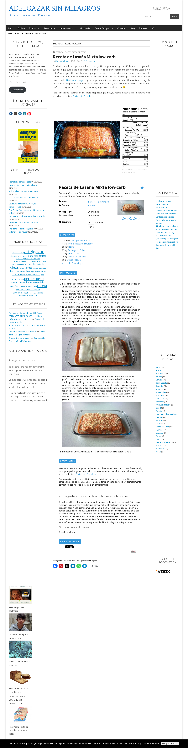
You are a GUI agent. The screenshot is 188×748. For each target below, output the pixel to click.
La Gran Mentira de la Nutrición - (23, 331)
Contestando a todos (165, 217)
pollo (35, 282)
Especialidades (63, 52)
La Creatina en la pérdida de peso (23, 222)
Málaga (31, 271)
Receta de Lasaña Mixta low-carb (84, 56)
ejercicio (22, 268)
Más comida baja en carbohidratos (24, 197)
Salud (158, 408)
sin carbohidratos (26, 291)
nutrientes (28, 274)
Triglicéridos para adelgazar (21, 229)
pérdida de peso (25, 286)
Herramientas (66, 28)
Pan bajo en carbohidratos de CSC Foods (27, 216)
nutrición (18, 274)
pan (42, 274)
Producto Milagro (163, 405)
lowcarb (24, 271)
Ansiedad (160, 373)
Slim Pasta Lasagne (75, 80)
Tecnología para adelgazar (20, 182)
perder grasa (18, 279)
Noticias (159, 389)
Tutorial (159, 411)
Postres (159, 445)
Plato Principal (102, 201)
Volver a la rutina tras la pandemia (23, 191)
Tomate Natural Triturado (80, 243)
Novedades (161, 392)
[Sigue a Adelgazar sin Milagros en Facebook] (11, 113)
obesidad (36, 275)
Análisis (159, 370)
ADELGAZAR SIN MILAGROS (54, 8)
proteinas (41, 282)
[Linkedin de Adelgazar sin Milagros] (20, 113)
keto (12, 271)
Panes (158, 436)
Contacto (121, 28)
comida (29, 264)
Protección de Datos (35, 34)
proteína (13, 286)
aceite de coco (18, 253)
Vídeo (158, 452)
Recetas (143, 28)
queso (34, 286)
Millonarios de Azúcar (18, 232)
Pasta (74, 52)
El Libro (21, 28)
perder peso (34, 278)
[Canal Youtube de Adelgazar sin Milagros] (29, 113)
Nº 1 (154, 28)
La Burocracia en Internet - (20, 319)
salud (25, 289)
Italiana (91, 205)
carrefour (28, 261)
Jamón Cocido (74, 253)
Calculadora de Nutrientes (167, 210)
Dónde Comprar (102, 28)
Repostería (160, 448)
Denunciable (161, 383)
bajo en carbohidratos (30, 258)
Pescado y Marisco (164, 442)
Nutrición (160, 395)
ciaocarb (36, 261)
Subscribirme (17, 89)
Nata (71, 247)
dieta (14, 267)
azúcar (42, 255)
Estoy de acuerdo (170, 743)
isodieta (42, 268)
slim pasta (32, 293)
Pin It (133, 551)
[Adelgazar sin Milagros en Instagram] (15, 113)
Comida (159, 380)
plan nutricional (25, 282)
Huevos (159, 430)
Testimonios (49, 28)
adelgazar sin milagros (18, 256)
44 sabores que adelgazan (167, 226)
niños (43, 271)
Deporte (159, 386)
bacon (18, 258)
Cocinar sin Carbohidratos (85, 96)
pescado (13, 282)
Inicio (10, 28)
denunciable (38, 264)
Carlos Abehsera (62, 61)
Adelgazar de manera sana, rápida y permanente (165, 204)
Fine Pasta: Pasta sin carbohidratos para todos (18, 730)
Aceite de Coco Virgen (72, 263)
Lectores (159, 433)
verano (34, 295)
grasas (35, 268)
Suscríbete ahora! (67, 532)
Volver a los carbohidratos (167, 229)
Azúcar (159, 376)
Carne (158, 423)
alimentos (33, 255)
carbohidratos (17, 261)
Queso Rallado (74, 259)
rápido (19, 289)
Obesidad (160, 398)
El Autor (33, 28)
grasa (29, 267)
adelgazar (34, 251)
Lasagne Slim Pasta (80, 240)
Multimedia (85, 28)
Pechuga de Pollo (76, 250)
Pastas (91, 201)
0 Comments (89, 61)
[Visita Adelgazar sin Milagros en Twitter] (24, 113)
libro (18, 271)
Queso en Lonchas (77, 256)
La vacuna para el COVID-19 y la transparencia (17, 700)
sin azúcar (32, 290)
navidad (37, 271)
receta (42, 285)
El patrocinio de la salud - (20, 338)
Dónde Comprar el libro (166, 213)
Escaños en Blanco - (17, 325)
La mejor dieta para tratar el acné (23, 185)
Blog (132, 28)
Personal (160, 401)
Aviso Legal (13, 34)
